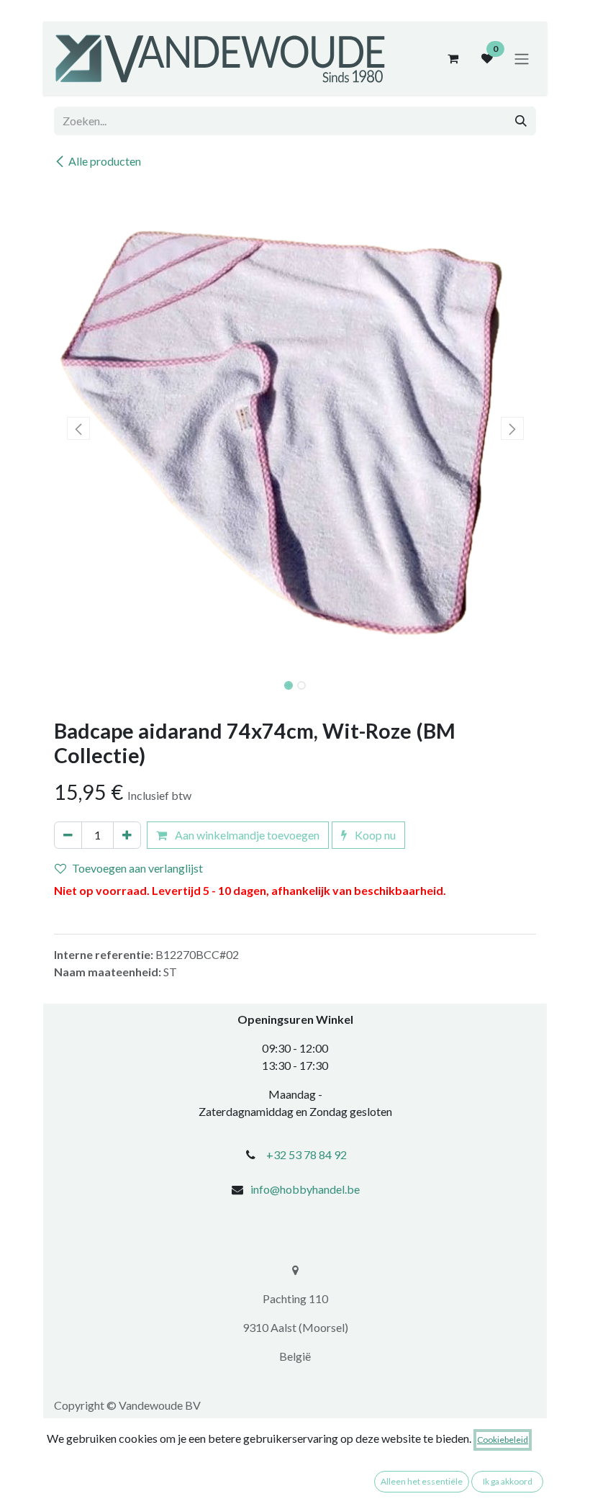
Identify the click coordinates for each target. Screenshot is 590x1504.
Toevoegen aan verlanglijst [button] (137, 868)
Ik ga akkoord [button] (507, 1481)
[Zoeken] (521, 121)
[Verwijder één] (68, 835)
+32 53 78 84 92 (306, 1154)
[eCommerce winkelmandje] (452, 58)
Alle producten (104, 161)
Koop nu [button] (374, 835)
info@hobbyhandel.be (305, 1189)
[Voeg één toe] (127, 835)
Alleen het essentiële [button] (422, 1481)
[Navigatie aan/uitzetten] (521, 58)
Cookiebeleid (502, 1439)
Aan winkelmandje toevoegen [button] (246, 835)
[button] (78, 428)
